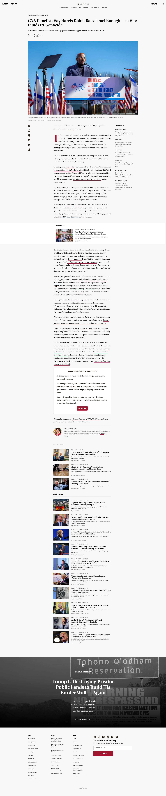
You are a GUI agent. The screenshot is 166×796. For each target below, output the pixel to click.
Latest (5, 4)
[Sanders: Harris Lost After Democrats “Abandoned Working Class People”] (61, 484)
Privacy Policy (76, 762)
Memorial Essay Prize (78, 765)
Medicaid (104, 8)
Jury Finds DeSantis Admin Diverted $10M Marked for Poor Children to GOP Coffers (123, 175)
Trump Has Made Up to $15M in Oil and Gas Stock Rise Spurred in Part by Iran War (90, 635)
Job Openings (76, 773)
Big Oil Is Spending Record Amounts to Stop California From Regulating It (88, 503)
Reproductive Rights (32, 772)
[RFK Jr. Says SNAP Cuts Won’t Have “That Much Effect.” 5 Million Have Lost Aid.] (61, 608)
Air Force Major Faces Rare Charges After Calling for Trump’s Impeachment (91, 591)
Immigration (64, 8)
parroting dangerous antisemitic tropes (87, 179)
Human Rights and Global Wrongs (57, 751)
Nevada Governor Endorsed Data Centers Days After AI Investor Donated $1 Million (91, 533)
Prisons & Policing (32, 765)
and (76, 204)
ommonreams (84, 613)
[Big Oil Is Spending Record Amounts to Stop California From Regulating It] (61, 505)
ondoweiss (83, 628)
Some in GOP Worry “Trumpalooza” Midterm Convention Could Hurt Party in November (123, 186)
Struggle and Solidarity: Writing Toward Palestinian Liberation (56, 740)
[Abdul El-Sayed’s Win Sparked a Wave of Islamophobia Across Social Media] (61, 623)
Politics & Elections (40, 15)
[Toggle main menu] (162, 4)
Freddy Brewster (77, 540)
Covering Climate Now (56, 773)
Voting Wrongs (54, 765)
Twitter (102, 434)
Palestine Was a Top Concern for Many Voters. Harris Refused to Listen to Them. (90, 233)
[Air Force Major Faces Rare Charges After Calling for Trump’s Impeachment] (61, 593)
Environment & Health (87, 500)
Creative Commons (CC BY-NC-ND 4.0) (86, 419)
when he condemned (89, 328)
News (30, 15)
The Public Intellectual (56, 758)
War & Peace (79, 450)
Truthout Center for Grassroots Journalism (78, 769)
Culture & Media (31, 738)
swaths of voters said (72, 291)
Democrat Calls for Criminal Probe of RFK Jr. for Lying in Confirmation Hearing (90, 518)
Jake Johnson (76, 613)
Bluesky (66, 436)
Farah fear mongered (78, 299)
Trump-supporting (75, 259)
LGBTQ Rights (31, 759)
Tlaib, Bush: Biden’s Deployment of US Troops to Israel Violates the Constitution (90, 453)
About (14, 4)
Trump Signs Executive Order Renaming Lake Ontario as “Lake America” (88, 577)
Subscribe (75, 752)
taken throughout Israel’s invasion (95, 279)
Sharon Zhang (34, 35)
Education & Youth (32, 745)
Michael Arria (76, 628)
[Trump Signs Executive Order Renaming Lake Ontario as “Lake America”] (61, 579)
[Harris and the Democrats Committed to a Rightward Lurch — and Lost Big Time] (61, 470)
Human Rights (31, 752)
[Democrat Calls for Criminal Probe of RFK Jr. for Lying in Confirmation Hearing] (61, 520)
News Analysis (79, 229)
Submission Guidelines (78, 755)
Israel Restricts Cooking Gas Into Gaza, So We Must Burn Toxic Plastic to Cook (123, 144)
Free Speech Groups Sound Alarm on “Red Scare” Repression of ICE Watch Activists (124, 134)
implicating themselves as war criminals (82, 262)
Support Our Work (77, 748)
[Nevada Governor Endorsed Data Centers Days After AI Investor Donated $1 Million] (61, 535)
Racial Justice (31, 769)
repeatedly (70, 204)
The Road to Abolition (56, 755)
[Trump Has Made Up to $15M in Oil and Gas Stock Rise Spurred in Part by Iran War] (61, 637)
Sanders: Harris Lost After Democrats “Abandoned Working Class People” (90, 482)
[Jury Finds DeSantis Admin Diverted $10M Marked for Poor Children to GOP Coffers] (61, 564)
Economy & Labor (32, 742)
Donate (154, 4)
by (70, 167)
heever (83, 540)
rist (82, 510)
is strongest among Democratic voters (84, 288)
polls (80, 279)
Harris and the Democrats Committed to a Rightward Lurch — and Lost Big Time (87, 468)
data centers (95, 8)
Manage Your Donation (78, 745)
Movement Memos (55, 762)
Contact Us (75, 777)
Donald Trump (83, 8)
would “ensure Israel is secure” (71, 217)
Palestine (74, 8)
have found (58, 282)
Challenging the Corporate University (56, 769)
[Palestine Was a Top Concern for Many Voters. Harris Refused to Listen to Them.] (64, 235)
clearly (80, 204)
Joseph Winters (76, 511)
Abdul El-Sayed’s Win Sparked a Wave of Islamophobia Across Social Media (86, 621)
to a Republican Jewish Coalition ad (67, 170)
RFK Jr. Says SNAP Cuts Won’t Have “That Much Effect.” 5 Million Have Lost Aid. (89, 606)
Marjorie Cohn (79, 241)
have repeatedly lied (100, 351)
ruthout (41, 35)
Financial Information (78, 759)
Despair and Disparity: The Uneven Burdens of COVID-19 (57, 746)
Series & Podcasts (32, 779)
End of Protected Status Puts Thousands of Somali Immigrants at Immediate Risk (123, 154)
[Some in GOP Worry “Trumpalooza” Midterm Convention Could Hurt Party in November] (61, 549)
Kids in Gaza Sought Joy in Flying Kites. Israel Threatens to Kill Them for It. (124, 165)
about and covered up (62, 355)
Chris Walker (76, 555)
